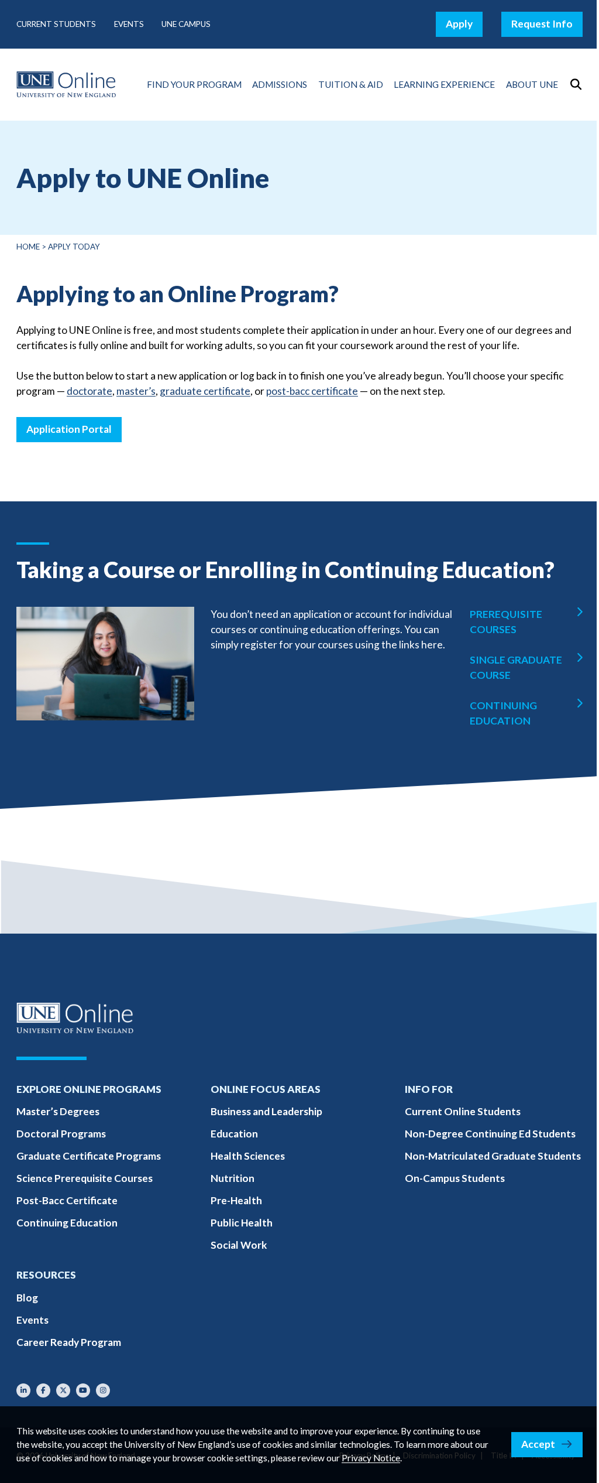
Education (234, 1133)
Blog (27, 1297)
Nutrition (232, 1178)
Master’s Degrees (57, 1111)
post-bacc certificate (312, 391)
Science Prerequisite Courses (84, 1178)
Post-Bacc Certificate (67, 1200)
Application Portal (69, 429)
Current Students (56, 24)
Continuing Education (503, 713)
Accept (538, 1444)
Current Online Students (463, 1111)
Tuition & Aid (350, 84)
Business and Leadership (266, 1111)
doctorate (89, 391)
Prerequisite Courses (506, 621)
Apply (459, 24)
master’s (136, 391)
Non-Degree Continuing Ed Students (490, 1133)
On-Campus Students (455, 1178)
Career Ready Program (68, 1342)
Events (129, 24)
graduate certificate (205, 391)
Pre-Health (236, 1200)
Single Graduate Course (516, 667)
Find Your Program (194, 84)
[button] (576, 84)
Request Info (542, 24)
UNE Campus (186, 24)
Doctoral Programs (61, 1133)
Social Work (239, 1245)
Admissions (279, 84)
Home (28, 246)
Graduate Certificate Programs (88, 1156)
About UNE (532, 84)
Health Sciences (248, 1156)
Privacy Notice (371, 1458)
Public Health (242, 1223)
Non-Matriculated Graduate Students (493, 1156)
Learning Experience (444, 84)
